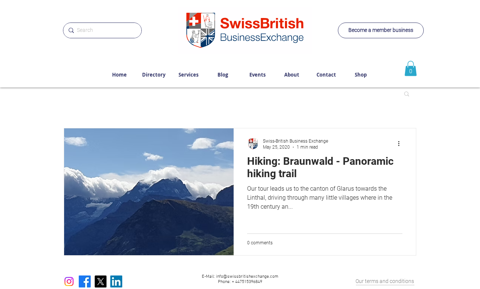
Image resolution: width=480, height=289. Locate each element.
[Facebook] (85, 281)
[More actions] (401, 143)
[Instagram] (69, 281)
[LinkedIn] (116, 281)
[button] (406, 94)
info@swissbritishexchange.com (247, 276)
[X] (100, 281)
